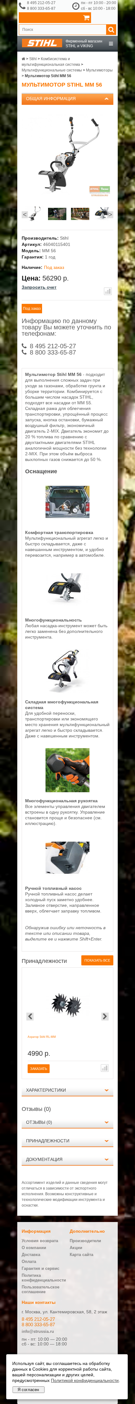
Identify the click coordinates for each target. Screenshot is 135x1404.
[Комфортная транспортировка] (67, 522)
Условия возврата (40, 1240)
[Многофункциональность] (67, 609)
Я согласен (28, 1389)
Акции (76, 1247)
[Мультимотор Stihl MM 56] (34, 215)
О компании (34, 1247)
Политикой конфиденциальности (85, 1380)
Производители (85, 1240)
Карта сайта (81, 1254)
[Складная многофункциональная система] (67, 691)
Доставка (31, 1254)
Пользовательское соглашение (40, 1289)
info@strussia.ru (38, 1331)
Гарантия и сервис (40, 1268)
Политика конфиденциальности (44, 1277)
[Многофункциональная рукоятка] (67, 790)
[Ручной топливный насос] (67, 878)
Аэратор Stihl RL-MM (42, 1036)
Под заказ (32, 308)
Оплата (29, 1261)
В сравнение (108, 291)
